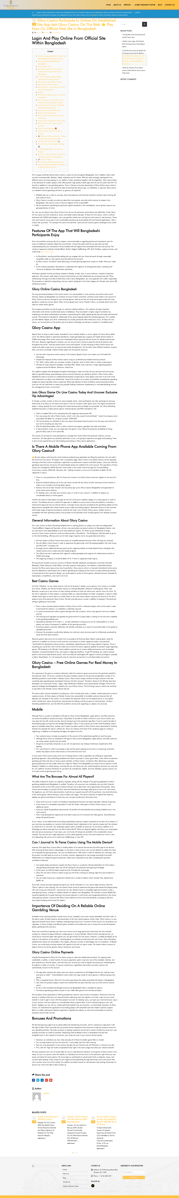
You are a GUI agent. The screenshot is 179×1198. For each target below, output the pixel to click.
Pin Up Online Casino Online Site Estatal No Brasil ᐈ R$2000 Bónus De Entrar (77, 1120)
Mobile (40, 92)
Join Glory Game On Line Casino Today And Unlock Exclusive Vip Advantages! (50, 71)
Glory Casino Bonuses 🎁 (47, 128)
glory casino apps (47, 252)
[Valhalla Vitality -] (11, 5)
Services (127, 5)
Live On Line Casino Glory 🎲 (49, 141)
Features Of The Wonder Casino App (51, 121)
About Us (117, 5)
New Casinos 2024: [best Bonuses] (50, 162)
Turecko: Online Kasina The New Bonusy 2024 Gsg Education (48, 1119)
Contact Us (170, 5)
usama (38, 32)
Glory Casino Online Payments (49, 110)
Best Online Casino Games (48, 85)
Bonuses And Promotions (47, 113)
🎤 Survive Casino (44, 159)
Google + (46, 1080)
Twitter (37, 1080)
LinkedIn (42, 1080)
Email (50, 1080)
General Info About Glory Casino (50, 82)
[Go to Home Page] (32, 12)
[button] (72, 1153)
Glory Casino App (44, 66)
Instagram (92, 1185)
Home (108, 5)
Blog (160, 5)
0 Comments (56, 32)
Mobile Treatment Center (145, 5)
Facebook (33, 1080)
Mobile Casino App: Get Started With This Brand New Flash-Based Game (133, 43)
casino (47, 32)
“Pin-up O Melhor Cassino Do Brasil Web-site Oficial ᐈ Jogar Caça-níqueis (105, 1120)
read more (41, 1143)
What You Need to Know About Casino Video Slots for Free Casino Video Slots (133, 70)
